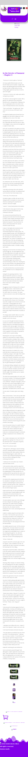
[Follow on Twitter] (24, 8)
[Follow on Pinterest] (26, 8)
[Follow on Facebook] (21, 8)
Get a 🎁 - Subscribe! (15, 10)
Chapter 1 (14, 671)
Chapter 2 (14, 677)
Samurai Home (14, 666)
